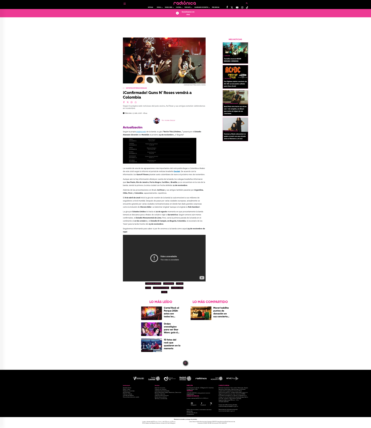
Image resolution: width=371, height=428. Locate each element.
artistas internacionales (231, 103)
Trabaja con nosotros (160, 389)
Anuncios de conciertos (154, 283)
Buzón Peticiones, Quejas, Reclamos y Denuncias (168, 392)
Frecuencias (215, 7)
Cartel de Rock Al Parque (149, 318)
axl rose (180, 283)
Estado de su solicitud (161, 397)
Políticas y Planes (127, 394)
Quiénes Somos (127, 387)
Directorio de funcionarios (162, 395)
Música (159, 7)
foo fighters (228, 78)
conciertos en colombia (161, 287)
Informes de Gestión (128, 395)
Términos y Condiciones (161, 398)
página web (141, 132)
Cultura (178, 7)
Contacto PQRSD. (240, 394)
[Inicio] (185, 2)
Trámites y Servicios (160, 394)
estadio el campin (178, 287)
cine (144, 334)
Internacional (169, 283)
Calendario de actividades (162, 391)
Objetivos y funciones (128, 391)
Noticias (150, 7)
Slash (148, 287)
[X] (128, 102)
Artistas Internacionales (136, 88)
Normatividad (126, 392)
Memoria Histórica (147, 350)
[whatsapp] (132, 102)
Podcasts (188, 7)
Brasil (165, 292)
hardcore (227, 55)
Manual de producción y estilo (131, 397)
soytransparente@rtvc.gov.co (227, 411)
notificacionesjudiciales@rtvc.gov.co (228, 406)
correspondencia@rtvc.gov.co (239, 392)
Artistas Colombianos (198, 318)
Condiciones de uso (192, 412)
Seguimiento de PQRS (235, 398)
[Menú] (124, 3)
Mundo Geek (168, 7)
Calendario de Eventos (201, 7)
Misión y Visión (126, 389)
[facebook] (124, 102)
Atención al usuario (160, 387)
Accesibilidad (190, 414)
